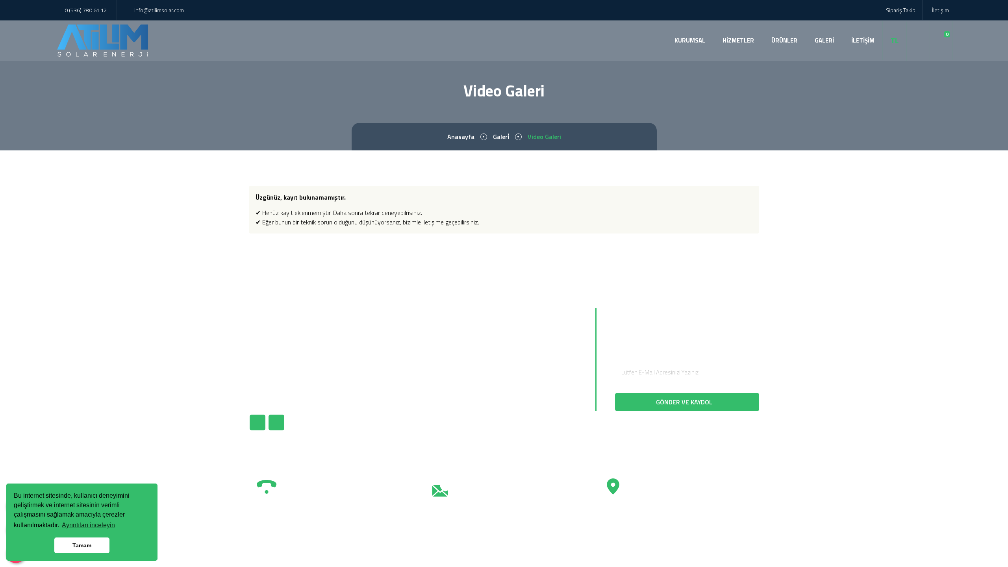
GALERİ (824, 40)
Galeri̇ (501, 136)
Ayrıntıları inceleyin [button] (88, 525)
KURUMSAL (689, 40)
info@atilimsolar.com (159, 10)
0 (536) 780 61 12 (86, 10)
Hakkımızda (444, 337)
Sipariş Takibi (901, 10)
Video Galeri (445, 390)
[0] (941, 40)
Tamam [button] (81, 545)
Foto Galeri (444, 377)
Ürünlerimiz (444, 350)
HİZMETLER (738, 40)
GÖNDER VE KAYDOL (685, 402)
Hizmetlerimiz (447, 364)
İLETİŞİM (863, 40)
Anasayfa (460, 136)
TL (894, 40)
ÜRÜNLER (784, 40)
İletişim (940, 10)
